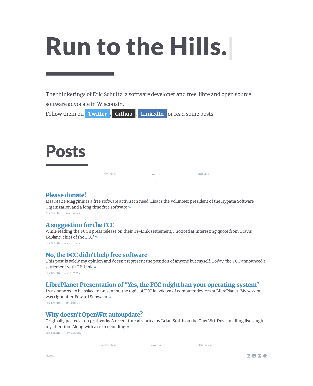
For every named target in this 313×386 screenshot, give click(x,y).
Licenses (50, 355)
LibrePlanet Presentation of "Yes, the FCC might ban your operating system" (152, 284)
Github (124, 114)
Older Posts (205, 173)
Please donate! (66, 195)
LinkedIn (152, 114)
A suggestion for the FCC (80, 225)
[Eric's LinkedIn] (248, 356)
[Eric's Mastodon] (264, 356)
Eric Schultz (53, 213)
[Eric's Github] (253, 356)
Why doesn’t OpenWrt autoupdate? (94, 314)
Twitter (97, 114)
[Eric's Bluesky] (259, 356)
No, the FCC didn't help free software (96, 255)
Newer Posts (108, 173)
